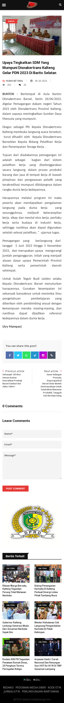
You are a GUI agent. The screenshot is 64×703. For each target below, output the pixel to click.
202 (9, 84)
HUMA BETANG (12, 80)
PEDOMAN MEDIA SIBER (31, 687)
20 (24, 84)
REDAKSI (8, 687)
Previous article (13, 378)
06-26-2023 (41, 80)
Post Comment (15, 488)
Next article (51, 383)
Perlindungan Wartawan (40, 691)
